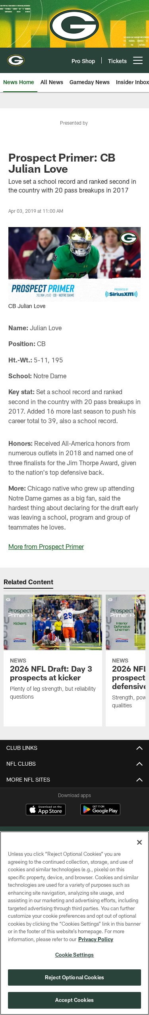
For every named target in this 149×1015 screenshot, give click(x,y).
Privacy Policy (95, 939)
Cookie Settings (74, 954)
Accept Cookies (74, 1000)
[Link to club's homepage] (15, 57)
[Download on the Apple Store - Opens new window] (46, 810)
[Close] (139, 842)
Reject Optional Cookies (74, 977)
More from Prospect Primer (46, 546)
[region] (74, 923)
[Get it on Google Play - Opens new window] (100, 813)
